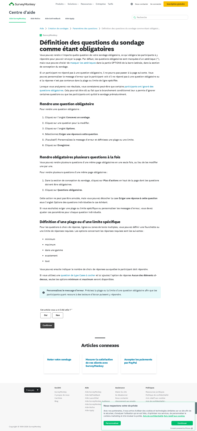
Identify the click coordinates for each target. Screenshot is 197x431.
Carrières (58, 398)
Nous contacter (141, 4)
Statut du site (121, 392)
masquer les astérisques (83, 62)
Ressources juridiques (155, 392)
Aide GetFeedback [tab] (52, 18)
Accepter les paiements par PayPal (138, 361)
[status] (100, 292)
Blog (56, 401)
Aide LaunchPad (91, 398)
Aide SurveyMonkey (93, 392)
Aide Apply (89, 410)
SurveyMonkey (61, 392)
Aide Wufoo (90, 407)
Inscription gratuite (176, 4)
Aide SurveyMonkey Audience (97, 401)
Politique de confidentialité (157, 395)
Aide (42, 28)
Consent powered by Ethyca (180, 428)
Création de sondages (58, 28)
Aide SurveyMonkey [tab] (17, 18)
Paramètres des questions (85, 28)
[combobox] (32, 390)
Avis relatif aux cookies (174, 416)
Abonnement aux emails (125, 401)
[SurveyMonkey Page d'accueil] (22, 4)
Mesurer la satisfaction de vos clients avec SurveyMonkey (99, 363)
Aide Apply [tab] (69, 18)
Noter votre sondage (59, 359)
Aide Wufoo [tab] (35, 18)
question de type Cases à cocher (78, 275)
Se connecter (155, 4)
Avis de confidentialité (153, 416)
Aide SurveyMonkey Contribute (98, 404)
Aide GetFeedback (92, 395)
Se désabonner (121, 395)
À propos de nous (62, 395)
